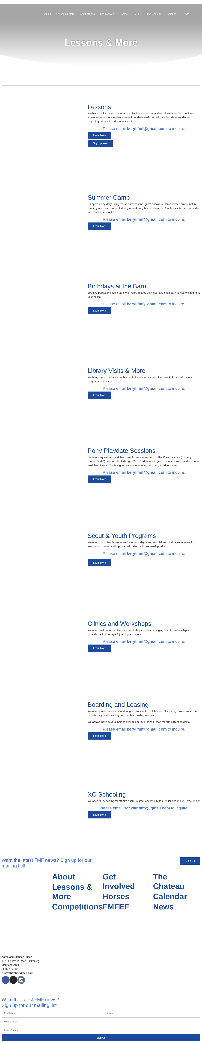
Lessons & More (65, 14)
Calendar (172, 14)
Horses (123, 14)
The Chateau (154, 14)
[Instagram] (13, 980)
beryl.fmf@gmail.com (147, 128)
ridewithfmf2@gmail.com (147, 808)
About (47, 14)
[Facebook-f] (5, 980)
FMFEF (137, 14)
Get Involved (107, 14)
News (186, 14)
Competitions (87, 14)
